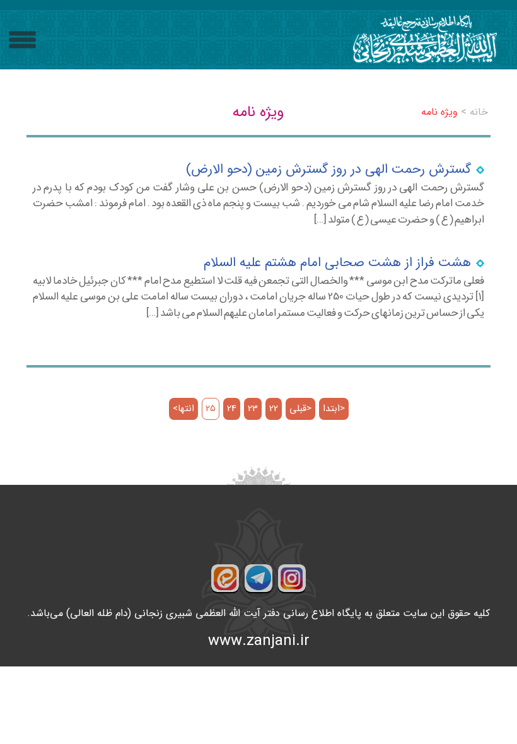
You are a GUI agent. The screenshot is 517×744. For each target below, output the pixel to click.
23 (253, 409)
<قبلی (300, 409)
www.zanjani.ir (259, 641)
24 (231, 409)
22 (273, 409)
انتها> (183, 409)
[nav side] (22, 40)
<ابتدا (334, 409)
